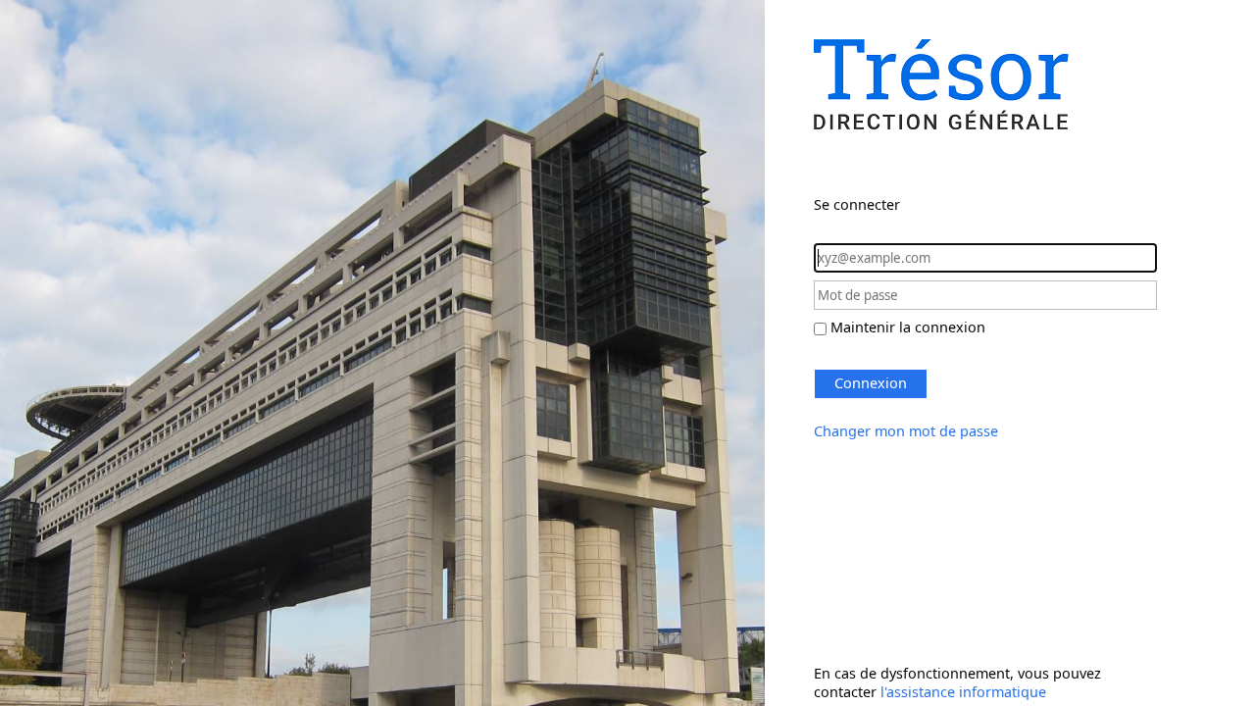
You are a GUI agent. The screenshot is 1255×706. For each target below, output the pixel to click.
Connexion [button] (870, 383)
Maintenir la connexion (907, 327)
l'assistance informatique (963, 691)
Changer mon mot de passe (906, 431)
